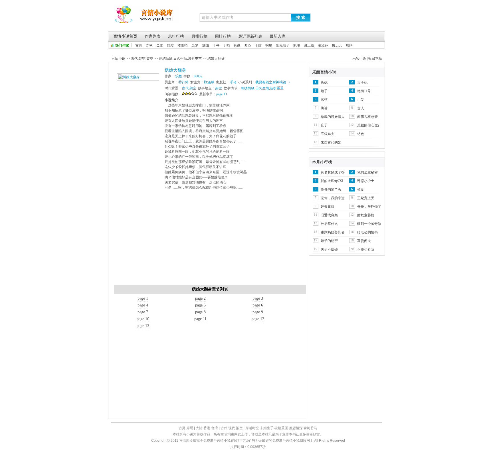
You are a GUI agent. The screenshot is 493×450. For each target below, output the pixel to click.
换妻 (360, 189)
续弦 (324, 100)
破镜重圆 (281, 428)
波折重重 (195, 58)
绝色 (360, 134)
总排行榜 (176, 36)
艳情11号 (364, 91)
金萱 (159, 45)
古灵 (138, 45)
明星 (268, 45)
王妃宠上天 (365, 198)
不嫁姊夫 (327, 134)
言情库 (147, 17)
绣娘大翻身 (216, 58)
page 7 (143, 312)
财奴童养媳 (365, 215)
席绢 (349, 45)
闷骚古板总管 (367, 117)
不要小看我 (365, 249)
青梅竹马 (310, 428)
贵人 (360, 108)
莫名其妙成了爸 (333, 172)
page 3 (257, 298)
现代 (231, 428)
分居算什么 (329, 224)
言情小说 (118, 58)
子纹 (258, 45)
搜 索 (300, 17)
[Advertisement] (210, 239)
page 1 (143, 298)
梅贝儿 (337, 45)
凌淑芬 (323, 45)
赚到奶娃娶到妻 (333, 232)
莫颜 (237, 45)
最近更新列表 (250, 36)
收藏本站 (375, 58)
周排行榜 (223, 36)
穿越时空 (252, 428)
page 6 (257, 305)
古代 (134, 58)
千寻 (216, 45)
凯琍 (296, 45)
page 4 (143, 305)
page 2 (200, 298)
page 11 (200, 319)
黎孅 (205, 45)
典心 (247, 45)
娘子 (324, 91)
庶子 (324, 125)
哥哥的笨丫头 (331, 189)
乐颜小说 (359, 58)
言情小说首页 (125, 36)
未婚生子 (267, 428)
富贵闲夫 (364, 241)
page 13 (221, 94)
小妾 (360, 100)
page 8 (200, 312)
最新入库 (278, 36)
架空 (142, 58)
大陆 (199, 428)
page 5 (200, 305)
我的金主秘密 (367, 172)
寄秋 (149, 45)
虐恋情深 (296, 428)
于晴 (226, 45)
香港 (206, 428)
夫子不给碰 (329, 249)
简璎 (170, 45)
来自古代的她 (331, 142)
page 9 (257, 312)
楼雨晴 (182, 45)
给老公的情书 (367, 232)
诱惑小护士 (365, 181)
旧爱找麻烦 (329, 215)
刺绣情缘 (166, 58)
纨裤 (324, 108)
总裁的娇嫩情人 (333, 117)
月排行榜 (199, 36)
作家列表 (153, 36)
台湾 (214, 428)
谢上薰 (309, 45)
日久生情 (180, 58)
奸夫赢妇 (327, 207)
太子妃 (362, 82)
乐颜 (178, 76)
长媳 (324, 82)
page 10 (143, 319)
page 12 (258, 319)
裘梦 (194, 45)
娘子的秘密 (329, 241)
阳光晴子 (283, 45)
